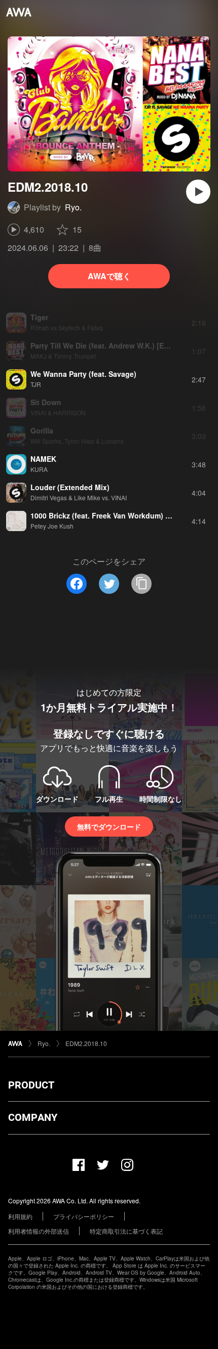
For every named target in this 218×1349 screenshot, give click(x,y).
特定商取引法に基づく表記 (126, 1231)
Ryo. (73, 207)
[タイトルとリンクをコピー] (141, 584)
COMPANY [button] (32, 1117)
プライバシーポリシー (83, 1216)
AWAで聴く (109, 276)
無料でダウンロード (109, 826)
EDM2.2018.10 (86, 1043)
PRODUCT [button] (31, 1085)
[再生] (198, 192)
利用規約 (20, 1216)
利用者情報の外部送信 (38, 1231)
